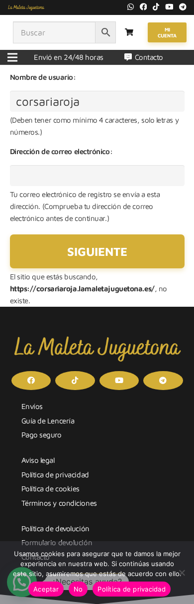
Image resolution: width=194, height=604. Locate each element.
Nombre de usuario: (43, 77)
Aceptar (46, 589)
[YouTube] (169, 6)
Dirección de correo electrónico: (61, 151)
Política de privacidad (55, 474)
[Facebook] (143, 6)
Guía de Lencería (48, 420)
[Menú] (12, 57)
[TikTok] (156, 6)
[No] (182, 573)
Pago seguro (41, 434)
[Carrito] (129, 32)
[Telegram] (183, 6)
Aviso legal (38, 460)
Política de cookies (50, 488)
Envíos (32, 406)
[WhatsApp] (130, 6)
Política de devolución (55, 528)
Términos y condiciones (59, 503)
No (78, 589)
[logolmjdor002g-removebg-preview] (26, 7)
